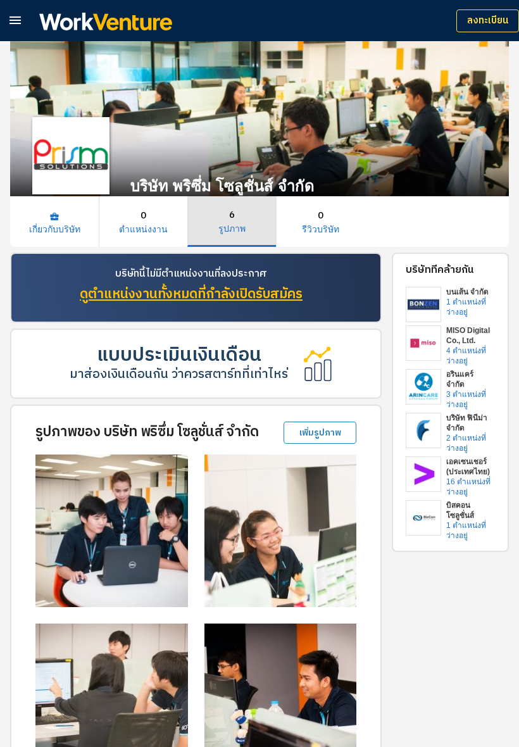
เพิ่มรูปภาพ (320, 432)
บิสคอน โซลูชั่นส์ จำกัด (460, 515)
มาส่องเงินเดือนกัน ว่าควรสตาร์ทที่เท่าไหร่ (179, 374)
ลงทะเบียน (487, 20)
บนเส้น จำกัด (467, 291)
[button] (15, 20)
